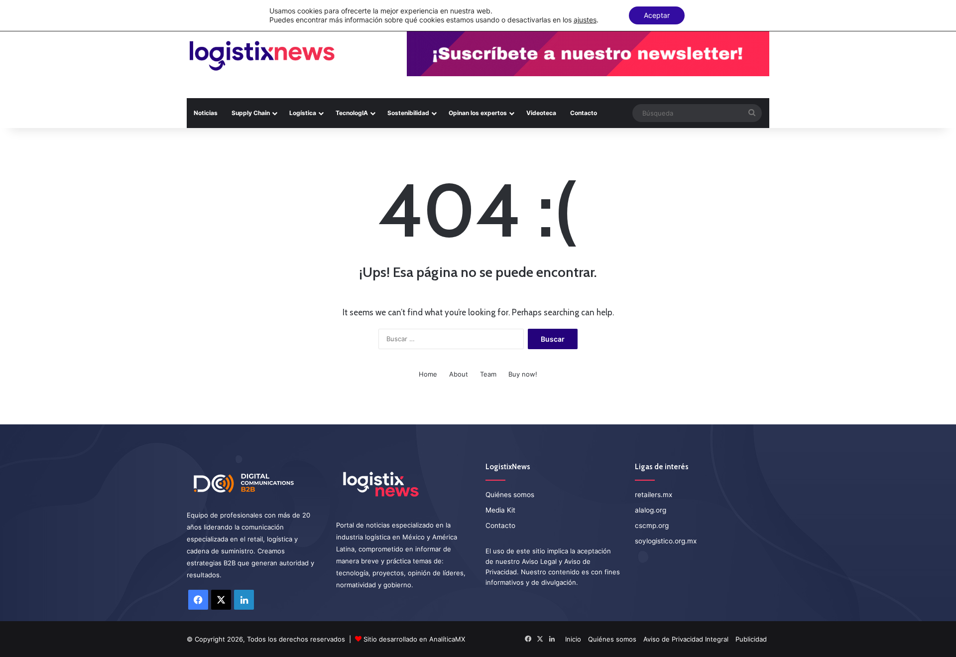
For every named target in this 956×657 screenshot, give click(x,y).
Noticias (206, 113)
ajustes (585, 19)
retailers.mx (653, 495)
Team (488, 374)
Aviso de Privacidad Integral (685, 639)
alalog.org (650, 510)
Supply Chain (251, 113)
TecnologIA (352, 113)
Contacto (583, 113)
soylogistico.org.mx (666, 541)
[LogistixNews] (262, 56)
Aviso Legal (539, 561)
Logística (302, 113)
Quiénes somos (509, 495)
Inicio (573, 639)
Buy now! (522, 374)
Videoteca (541, 113)
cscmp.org (652, 525)
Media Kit (500, 510)
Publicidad (751, 639)
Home (428, 374)
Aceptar (657, 15)
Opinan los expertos (478, 113)
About (458, 374)
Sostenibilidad (408, 113)
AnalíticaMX (447, 639)
